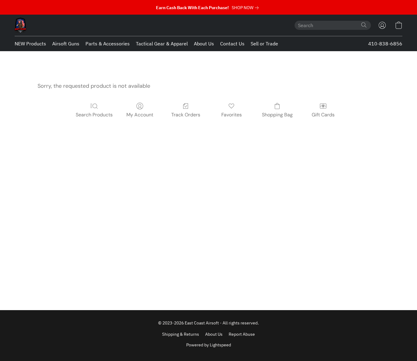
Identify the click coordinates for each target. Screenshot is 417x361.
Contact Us (232, 44)
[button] (20, 25)
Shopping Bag (277, 114)
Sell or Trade (264, 44)
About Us (204, 44)
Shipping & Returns (180, 334)
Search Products (94, 114)
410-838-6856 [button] (385, 44)
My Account (139, 114)
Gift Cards (323, 114)
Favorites (231, 114)
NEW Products (30, 44)
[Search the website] (363, 25)
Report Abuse (242, 334)
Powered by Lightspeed (208, 345)
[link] (246, 7)
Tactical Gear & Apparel (162, 44)
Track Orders (185, 114)
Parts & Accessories (107, 44)
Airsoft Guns (65, 44)
